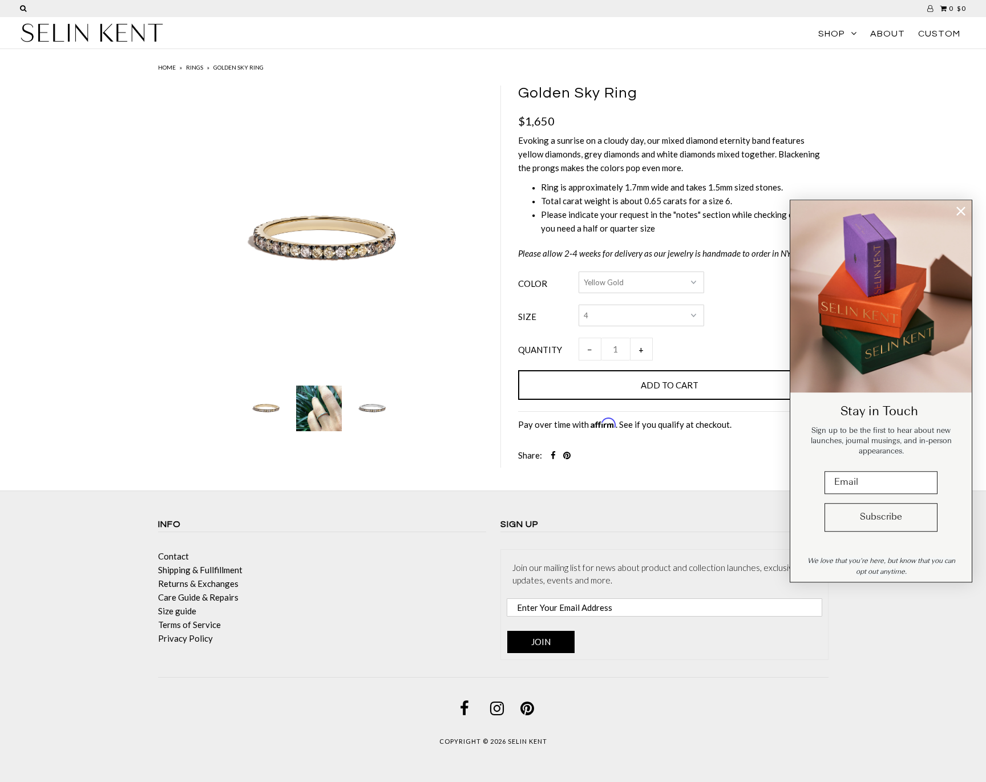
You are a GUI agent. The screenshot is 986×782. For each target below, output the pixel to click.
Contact (173, 556)
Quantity (540, 350)
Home (167, 67)
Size (527, 316)
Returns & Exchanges (198, 583)
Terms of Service (189, 624)
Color (532, 283)
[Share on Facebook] (553, 455)
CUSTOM (939, 33)
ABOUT (887, 33)
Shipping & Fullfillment (200, 570)
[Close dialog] (961, 211)
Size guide (177, 611)
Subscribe (881, 517)
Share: (530, 455)
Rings (194, 67)
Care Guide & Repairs (198, 597)
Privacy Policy (185, 638)
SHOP (831, 33)
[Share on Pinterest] (567, 455)
